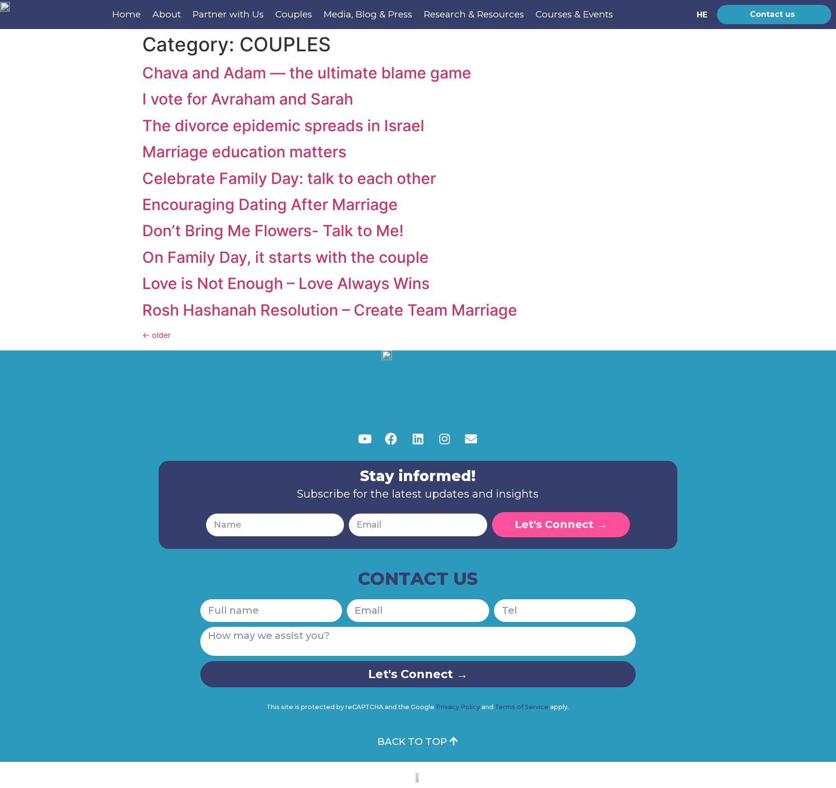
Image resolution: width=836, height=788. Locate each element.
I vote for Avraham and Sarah (247, 99)
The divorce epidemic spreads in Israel (283, 125)
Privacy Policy (458, 707)
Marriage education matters (244, 151)
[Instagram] (445, 439)
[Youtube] (365, 439)
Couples (293, 14)
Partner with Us (228, 14)
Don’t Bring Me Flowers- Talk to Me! (272, 230)
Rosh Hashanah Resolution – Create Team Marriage (331, 310)
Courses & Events (574, 14)
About (166, 14)
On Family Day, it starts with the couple (285, 257)
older (156, 335)
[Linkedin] (418, 439)
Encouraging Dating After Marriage (270, 204)
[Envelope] (471, 439)
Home (126, 14)
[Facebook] (391, 439)
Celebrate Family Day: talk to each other (289, 178)
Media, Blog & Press (368, 14)
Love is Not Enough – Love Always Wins (286, 283)
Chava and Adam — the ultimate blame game (306, 72)
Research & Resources (474, 14)
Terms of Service (522, 707)
